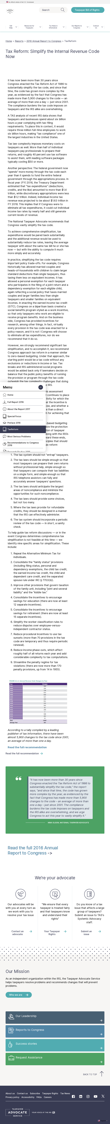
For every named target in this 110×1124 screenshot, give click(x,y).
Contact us (22, 1093)
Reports (19, 41)
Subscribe (35, 1093)
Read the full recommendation (27, 747)
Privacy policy (12, 1097)
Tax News (65, 1093)
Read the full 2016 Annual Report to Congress (33, 850)
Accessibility (27, 1097)
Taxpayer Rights (50, 1093)
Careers (48, 1097)
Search (45, 9)
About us (10, 1093)
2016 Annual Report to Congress (43, 41)
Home (9, 41)
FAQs (39, 1097)
